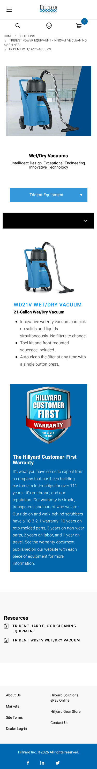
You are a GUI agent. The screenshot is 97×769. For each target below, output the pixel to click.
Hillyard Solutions (64, 695)
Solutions (27, 36)
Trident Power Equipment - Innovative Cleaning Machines (45, 42)
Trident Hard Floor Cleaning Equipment (44, 629)
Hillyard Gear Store (65, 711)
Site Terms (14, 717)
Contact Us (59, 722)
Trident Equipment (56, 195)
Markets (12, 706)
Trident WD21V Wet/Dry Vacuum (46, 640)
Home (8, 36)
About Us (13, 695)
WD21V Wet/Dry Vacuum (48, 305)
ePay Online (59, 700)
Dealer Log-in (16, 728)
